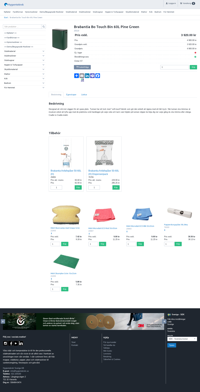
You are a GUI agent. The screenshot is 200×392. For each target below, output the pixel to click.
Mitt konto (107, 351)
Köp (193, 67)
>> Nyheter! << (10, 33)
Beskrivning (56, 95)
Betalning (107, 356)
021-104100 (16, 374)
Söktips (106, 348)
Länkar (84, 95)
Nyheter (7, 12)
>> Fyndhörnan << (11, 38)
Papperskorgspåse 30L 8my (176, 225)
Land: (169, 322)
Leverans (107, 354)
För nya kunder (109, 342)
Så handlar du (109, 345)
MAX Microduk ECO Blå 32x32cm (140, 226)
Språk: (170, 328)
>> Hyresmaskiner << (13, 42)
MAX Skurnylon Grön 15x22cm (63, 273)
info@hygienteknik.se (19, 371)
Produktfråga (83, 67)
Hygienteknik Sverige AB (13, 368)
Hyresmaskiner (31, 12)
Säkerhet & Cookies (111, 359)
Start (6, 17)
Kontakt (74, 345)
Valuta (170, 335)
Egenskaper (71, 95)
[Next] (164, 321)
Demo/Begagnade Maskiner (52, 12)
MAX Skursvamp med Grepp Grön (65, 228)
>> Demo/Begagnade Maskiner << (18, 47)
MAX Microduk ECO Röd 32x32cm (102, 228)
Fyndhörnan (18, 12)
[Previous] (3, 321)
